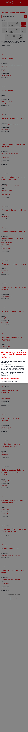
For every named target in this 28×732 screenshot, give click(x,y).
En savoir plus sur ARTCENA (10, 381)
